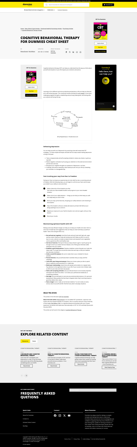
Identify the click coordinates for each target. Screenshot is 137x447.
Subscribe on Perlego (100, 51)
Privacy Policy (77, 439)
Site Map (25, 426)
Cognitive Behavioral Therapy (73, 310)
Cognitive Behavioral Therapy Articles (32, 30)
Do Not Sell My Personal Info (98, 439)
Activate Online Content (29, 422)
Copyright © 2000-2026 (28, 437)
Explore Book (100, 43)
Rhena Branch (24, 51)
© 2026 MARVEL (26, 444)
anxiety (82, 93)
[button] (34, 10)
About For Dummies (28, 415)
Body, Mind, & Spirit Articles (32, 28)
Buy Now (100, 47)
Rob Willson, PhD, (56, 303)
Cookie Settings (86, 439)
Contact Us (26, 419)
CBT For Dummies (53, 52)
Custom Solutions (62, 10)
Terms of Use (67, 439)
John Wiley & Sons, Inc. (40, 437)
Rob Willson (32, 51)
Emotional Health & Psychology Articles (51, 28)
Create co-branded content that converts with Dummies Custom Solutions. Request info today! (68, 1)
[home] (27, 5)
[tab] (25, 341)
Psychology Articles (68, 28)
